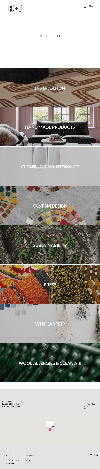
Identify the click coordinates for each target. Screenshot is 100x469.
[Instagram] (94, 455)
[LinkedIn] (97, 455)
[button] (91, 6)
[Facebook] (88, 455)
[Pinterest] (91, 455)
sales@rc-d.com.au (86, 407)
